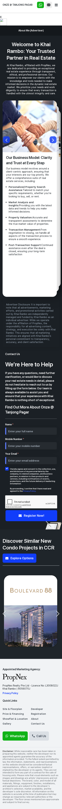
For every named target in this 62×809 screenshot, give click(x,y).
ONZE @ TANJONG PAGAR (18, 4)
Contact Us (38, 723)
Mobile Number (14, 439)
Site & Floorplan (12, 709)
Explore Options (22, 558)
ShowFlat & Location (15, 719)
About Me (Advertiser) (31, 30)
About (34, 719)
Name (9, 424)
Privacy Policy (29, 491)
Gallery (7, 723)
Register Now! (33, 515)
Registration (38, 714)
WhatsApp (17, 736)
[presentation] (4, 613)
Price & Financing (13, 714)
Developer (37, 709)
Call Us (41, 736)
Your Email (12, 453)
